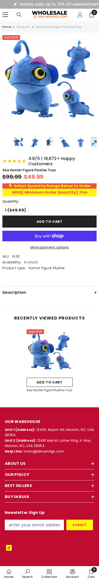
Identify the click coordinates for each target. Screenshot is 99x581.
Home (6, 27)
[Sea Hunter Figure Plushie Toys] (50, 352)
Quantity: (10, 201)
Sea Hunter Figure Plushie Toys (49, 390)
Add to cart (49, 221)
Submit (79, 525)
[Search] (19, 15)
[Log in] (80, 14)
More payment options (49, 247)
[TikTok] (9, 548)
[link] (27, 573)
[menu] (5, 15)
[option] (49, 362)
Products (23, 27)
